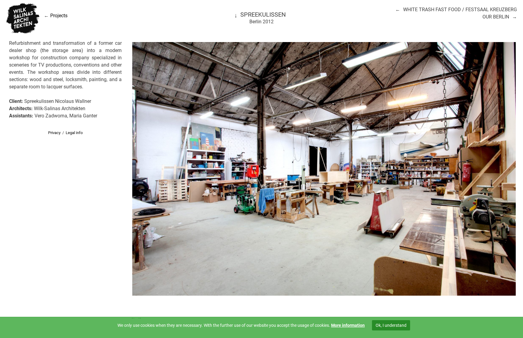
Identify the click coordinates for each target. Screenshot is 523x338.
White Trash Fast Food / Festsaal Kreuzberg (460, 9)
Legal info (74, 132)
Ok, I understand (391, 325)
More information (348, 325)
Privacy (54, 132)
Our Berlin (495, 17)
